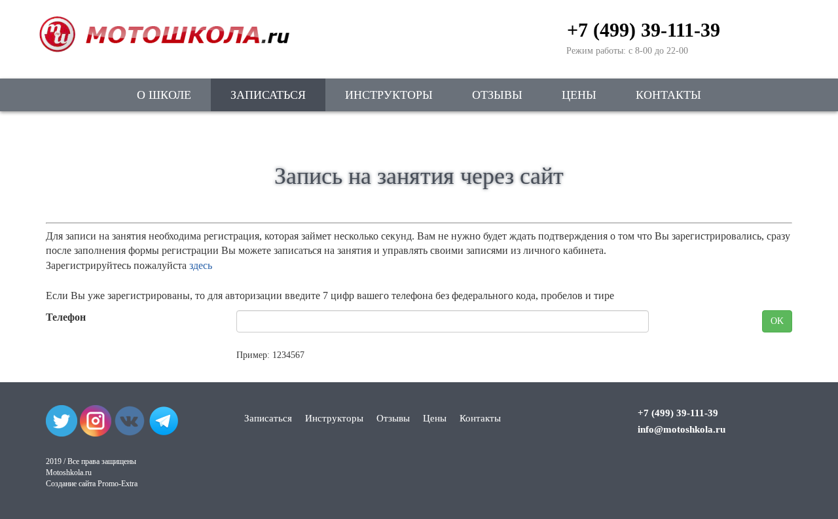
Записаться (268, 94)
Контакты (668, 94)
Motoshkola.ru (69, 472)
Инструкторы (389, 94)
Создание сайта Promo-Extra (91, 483)
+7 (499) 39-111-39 (643, 30)
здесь (200, 265)
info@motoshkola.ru (681, 429)
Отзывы (497, 94)
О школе (164, 94)
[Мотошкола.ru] (163, 26)
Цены (579, 94)
